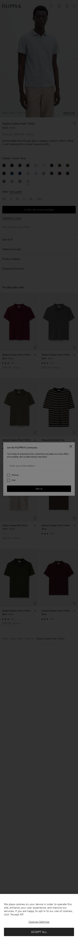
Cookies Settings (39, 922)
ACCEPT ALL (39, 932)
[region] (39, 916)
